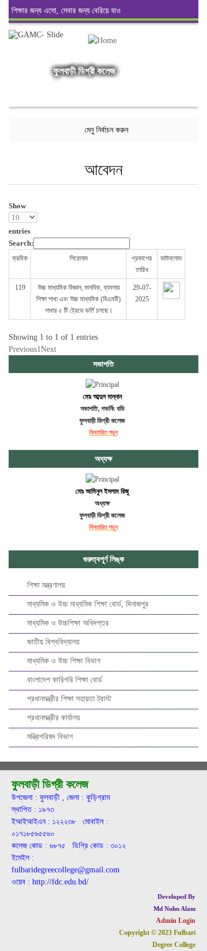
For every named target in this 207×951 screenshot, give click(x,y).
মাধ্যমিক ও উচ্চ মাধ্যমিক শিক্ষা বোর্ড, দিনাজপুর (87, 604)
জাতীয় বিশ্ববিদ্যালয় (53, 642)
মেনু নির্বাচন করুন (106, 130)
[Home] (101, 48)
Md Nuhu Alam (174, 908)
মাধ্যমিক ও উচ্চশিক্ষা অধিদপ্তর (68, 623)
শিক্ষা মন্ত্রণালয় (46, 585)
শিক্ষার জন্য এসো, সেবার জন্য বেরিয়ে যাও (66, 10)
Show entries (19, 218)
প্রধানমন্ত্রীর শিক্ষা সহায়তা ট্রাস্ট (69, 698)
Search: (21, 243)
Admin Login (175, 921)
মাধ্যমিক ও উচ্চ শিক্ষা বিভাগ (64, 661)
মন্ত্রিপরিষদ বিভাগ (50, 736)
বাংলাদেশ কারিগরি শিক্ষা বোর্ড (64, 680)
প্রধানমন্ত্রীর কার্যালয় (53, 717)
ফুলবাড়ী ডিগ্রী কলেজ (84, 71)
